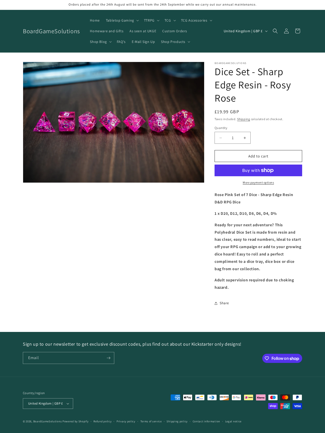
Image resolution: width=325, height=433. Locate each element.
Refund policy (102, 421)
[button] (122, 20)
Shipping (243, 119)
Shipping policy (177, 421)
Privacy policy (126, 421)
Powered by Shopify (75, 421)
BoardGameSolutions (47, 421)
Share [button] (224, 303)
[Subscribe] (108, 358)
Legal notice (233, 421)
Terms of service (151, 421)
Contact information (206, 421)
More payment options (258, 182)
